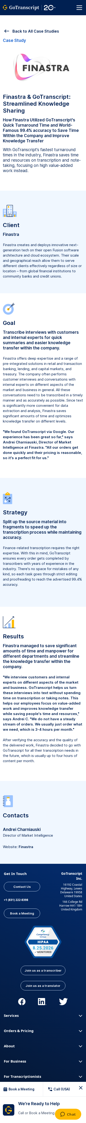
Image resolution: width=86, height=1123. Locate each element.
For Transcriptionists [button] (22, 1076)
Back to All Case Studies (35, 31)
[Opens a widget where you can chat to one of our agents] (68, 1115)
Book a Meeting (22, 913)
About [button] (9, 1045)
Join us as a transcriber (43, 970)
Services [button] (11, 1015)
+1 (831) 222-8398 (16, 900)
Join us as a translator (43, 986)
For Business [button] (15, 1061)
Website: (18, 847)
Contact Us (22, 887)
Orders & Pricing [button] (19, 1030)
